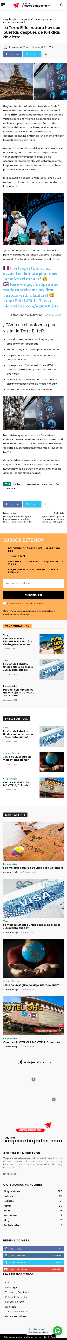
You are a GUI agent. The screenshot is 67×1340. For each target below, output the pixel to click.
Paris (58, 484)
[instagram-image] (13, 1079)
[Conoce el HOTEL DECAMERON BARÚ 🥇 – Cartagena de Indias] (52, 644)
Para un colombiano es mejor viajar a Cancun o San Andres (18, 692)
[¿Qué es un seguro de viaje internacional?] (52, 762)
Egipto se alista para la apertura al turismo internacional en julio (53, 519)
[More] (45, 54)
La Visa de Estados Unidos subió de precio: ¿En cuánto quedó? (18, 667)
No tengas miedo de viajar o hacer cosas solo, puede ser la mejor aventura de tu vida (17, 519)
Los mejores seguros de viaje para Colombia (33, 868)
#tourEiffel (14, 300)
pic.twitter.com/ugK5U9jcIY (31, 305)
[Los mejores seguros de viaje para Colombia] (33, 841)
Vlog (5, 635)
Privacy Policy (36, 603)
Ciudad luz (18, 484)
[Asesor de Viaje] (6, 47)
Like (59, 1248)
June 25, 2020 (52, 314)
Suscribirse (34, 595)
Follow (57, 1255)
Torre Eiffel (10, 488)
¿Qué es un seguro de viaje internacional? (17, 758)
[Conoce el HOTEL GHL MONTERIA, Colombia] (52, 788)
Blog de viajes (10, 19)
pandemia (47, 484)
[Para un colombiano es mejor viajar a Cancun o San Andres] (52, 695)
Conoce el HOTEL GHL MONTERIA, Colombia (17, 784)
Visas (5, 660)
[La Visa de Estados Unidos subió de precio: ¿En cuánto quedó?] (52, 669)
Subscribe (56, 1269)
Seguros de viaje (11, 753)
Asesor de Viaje (20, 47)
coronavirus (33, 484)
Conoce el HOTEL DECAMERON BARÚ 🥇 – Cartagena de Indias (17, 641)
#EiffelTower (39, 300)
